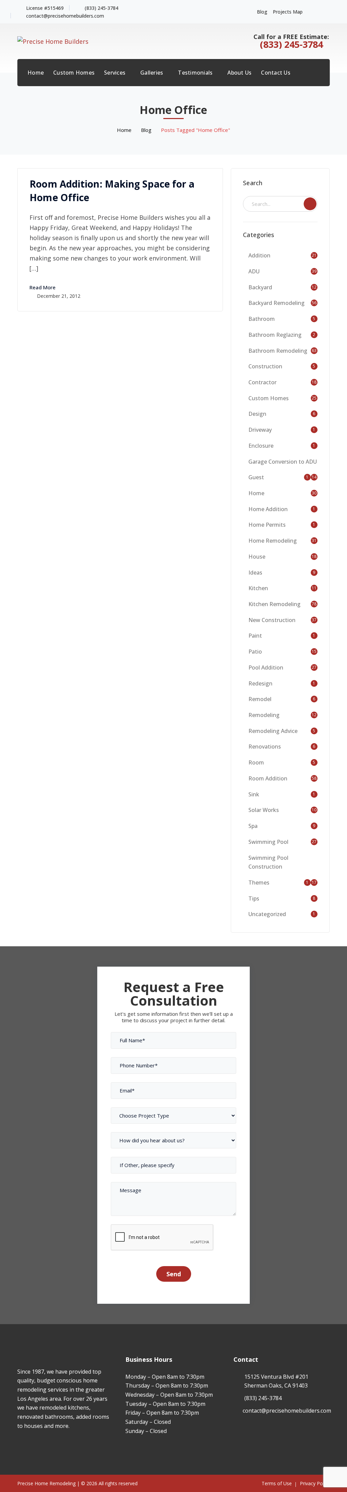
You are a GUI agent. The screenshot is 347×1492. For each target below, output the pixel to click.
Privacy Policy (315, 1483)
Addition (259, 255)
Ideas (255, 572)
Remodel (259, 699)
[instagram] (29, 1445)
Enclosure (260, 445)
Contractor (262, 382)
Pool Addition (265, 667)
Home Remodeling (272, 540)
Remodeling (264, 715)
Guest (256, 477)
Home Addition (268, 509)
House (256, 556)
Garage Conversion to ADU (282, 461)
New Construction (271, 620)
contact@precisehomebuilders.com (65, 16)
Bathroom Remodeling (277, 350)
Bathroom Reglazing (275, 334)
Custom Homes (268, 398)
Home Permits (267, 524)
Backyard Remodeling (276, 303)
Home (124, 130)
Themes (258, 882)
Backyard (260, 287)
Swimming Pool (268, 842)
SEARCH (310, 203)
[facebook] (19, 1445)
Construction (265, 366)
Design (257, 414)
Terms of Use (277, 1483)
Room (256, 762)
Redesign (260, 683)
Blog (262, 11)
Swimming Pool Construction (268, 862)
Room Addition (267, 778)
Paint (255, 635)
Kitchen (258, 588)
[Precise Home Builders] (52, 41)
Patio (255, 651)
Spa (253, 826)
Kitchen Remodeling (274, 604)
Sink (253, 794)
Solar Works (263, 810)
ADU (254, 271)
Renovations (264, 746)
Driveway (260, 429)
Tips (253, 898)
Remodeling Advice (273, 731)
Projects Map (288, 11)
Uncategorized (267, 914)
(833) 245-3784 (101, 8)
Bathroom (261, 319)
